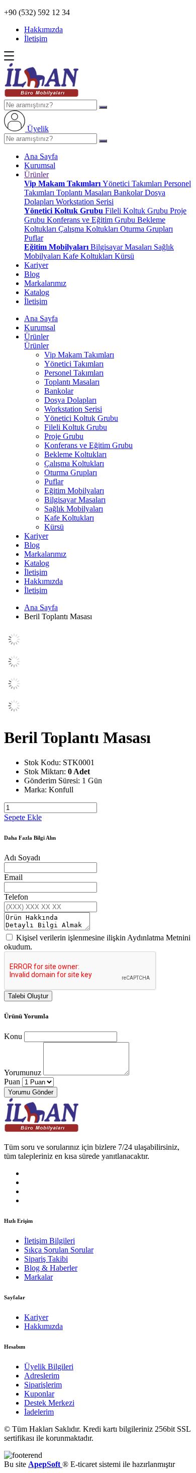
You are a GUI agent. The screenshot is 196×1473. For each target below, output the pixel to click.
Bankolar (129, 192)
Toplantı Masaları (85, 192)
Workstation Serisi (85, 201)
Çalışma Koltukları (89, 229)
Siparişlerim (43, 1384)
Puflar (33, 238)
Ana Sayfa (41, 156)
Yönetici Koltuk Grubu (64, 210)
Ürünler (36, 174)
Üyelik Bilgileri (48, 1366)
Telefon (16, 897)
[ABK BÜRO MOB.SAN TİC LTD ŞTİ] (41, 95)
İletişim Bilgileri (49, 1240)
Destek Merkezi (49, 1402)
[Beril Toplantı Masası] (14, 646)
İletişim (35, 38)
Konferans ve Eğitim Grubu (92, 219)
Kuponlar (39, 1393)
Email (13, 877)
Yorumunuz (22, 1072)
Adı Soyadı (22, 857)
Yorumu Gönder (30, 1092)
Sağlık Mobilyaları (73, 508)
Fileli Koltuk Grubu (137, 210)
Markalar (38, 1277)
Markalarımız (45, 283)
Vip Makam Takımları (63, 183)
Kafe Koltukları (89, 256)
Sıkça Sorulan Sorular (58, 1249)
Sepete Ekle (23, 817)
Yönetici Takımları (133, 183)
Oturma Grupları (146, 229)
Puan (12, 1081)
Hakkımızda (43, 29)
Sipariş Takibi (46, 1259)
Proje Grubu (63, 436)
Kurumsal (39, 165)
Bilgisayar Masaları (122, 247)
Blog (32, 274)
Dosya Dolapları (70, 400)
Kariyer (36, 265)
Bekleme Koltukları (75, 454)
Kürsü (124, 256)
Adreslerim (41, 1375)
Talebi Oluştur (28, 996)
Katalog (36, 292)
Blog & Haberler (50, 1268)
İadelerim (39, 1412)
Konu (13, 1036)
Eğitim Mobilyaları (57, 247)
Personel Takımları (74, 373)
